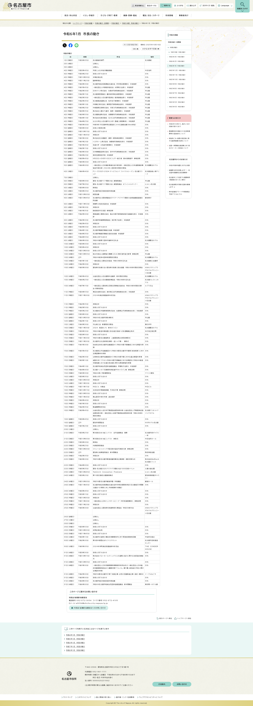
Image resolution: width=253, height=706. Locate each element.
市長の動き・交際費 (102, 23)
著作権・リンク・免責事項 (125, 697)
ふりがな (180, 5)
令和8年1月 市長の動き (75, 650)
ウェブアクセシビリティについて (151, 697)
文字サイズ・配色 (208, 5)
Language (225, 5)
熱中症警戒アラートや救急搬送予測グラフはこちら (179, 193)
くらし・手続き (89, 15)
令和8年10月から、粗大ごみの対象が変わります (179, 125)
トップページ (77, 23)
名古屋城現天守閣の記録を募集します (179, 186)
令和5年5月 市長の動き (177, 102)
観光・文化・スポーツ (151, 15)
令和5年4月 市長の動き (177, 106)
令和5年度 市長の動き (130, 23)
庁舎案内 (162, 684)
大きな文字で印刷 (149, 49)
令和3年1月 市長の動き (75, 642)
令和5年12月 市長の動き (177, 70)
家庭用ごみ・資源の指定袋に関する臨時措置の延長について (179, 139)
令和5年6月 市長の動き (177, 97)
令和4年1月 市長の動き (75, 635)
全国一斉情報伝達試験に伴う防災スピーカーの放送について (179, 147)
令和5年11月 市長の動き (177, 75)
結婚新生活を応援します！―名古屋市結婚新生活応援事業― (179, 171)
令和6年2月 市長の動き (177, 61)
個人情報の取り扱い (103, 697)
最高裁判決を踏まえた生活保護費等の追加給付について (179, 132)
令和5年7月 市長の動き (177, 93)
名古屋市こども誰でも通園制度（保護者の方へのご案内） (179, 179)
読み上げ (193, 5)
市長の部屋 (88, 23)
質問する (167, 5)
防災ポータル (152, 5)
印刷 (134, 49)
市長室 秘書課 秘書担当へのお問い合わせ (90, 608)
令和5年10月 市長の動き (177, 79)
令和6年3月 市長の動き (177, 56)
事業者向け (183, 15)
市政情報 (169, 15)
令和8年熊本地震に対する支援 (179, 165)
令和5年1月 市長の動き (75, 639)
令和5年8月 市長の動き (177, 88)
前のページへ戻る (165, 618)
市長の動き (115, 23)
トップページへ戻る (184, 618)
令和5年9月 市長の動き (177, 84)
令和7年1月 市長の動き (75, 646)
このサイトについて (84, 697)
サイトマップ (67, 697)
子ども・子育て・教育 (109, 15)
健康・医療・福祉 (130, 15)
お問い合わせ (182, 684)
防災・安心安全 (71, 15)
